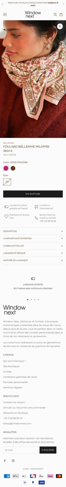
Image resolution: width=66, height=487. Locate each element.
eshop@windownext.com (17, 423)
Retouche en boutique (15, 412)
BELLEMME (8, 143)
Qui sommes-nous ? (14, 361)
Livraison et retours (14, 402)
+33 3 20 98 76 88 (48, 221)
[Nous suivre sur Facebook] (4, 460)
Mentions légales (12, 387)
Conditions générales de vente (20, 376)
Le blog (7, 371)
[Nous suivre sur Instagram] (13, 460)
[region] (33, 285)
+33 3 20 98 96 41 (12, 418)
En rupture (33, 194)
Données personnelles (15, 382)
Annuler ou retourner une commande (24, 407)
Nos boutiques (11, 366)
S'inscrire (48, 450)
